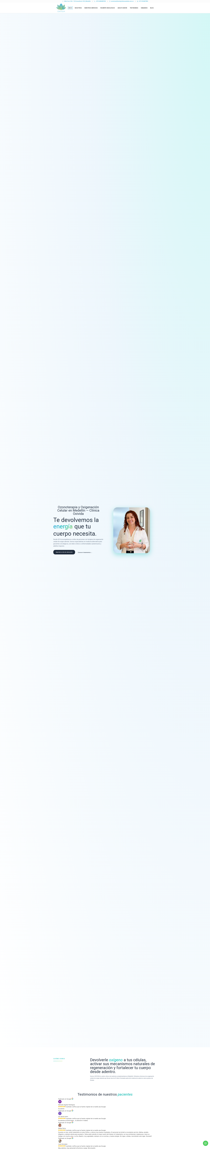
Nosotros (78, 8)
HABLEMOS (144, 8)
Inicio (70, 8)
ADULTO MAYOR (122, 8)
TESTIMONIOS (134, 8)
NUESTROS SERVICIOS (91, 8)
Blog (152, 8)
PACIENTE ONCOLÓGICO (107, 8)
